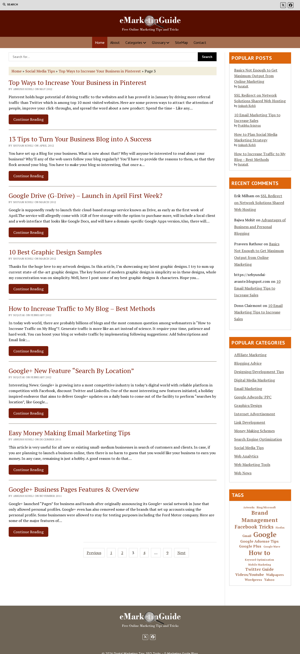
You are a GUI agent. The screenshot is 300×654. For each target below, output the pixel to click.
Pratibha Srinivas (249, 126)
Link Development (249, 422)
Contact (200, 42)
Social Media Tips (40, 71)
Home (100, 42)
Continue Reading (30, 120)
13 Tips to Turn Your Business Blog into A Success (80, 139)
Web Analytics (246, 456)
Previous (94, 552)
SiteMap (181, 42)
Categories (133, 42)
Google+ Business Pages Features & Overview (74, 489)
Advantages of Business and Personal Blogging (260, 226)
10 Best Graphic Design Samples (55, 252)
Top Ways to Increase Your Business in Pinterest (100, 71)
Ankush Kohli (247, 106)
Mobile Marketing (259, 564)
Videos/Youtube (249, 574)
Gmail (246, 536)
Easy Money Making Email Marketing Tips (69, 432)
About (115, 42)
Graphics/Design (248, 405)
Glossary (158, 42)
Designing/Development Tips (259, 371)
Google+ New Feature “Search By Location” (71, 370)
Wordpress (253, 580)
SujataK (243, 86)
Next (181, 552)
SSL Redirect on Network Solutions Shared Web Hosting (259, 202)
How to (259, 553)
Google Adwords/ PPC (252, 397)
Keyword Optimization (259, 559)
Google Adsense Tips (259, 541)
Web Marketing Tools (252, 464)
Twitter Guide (259, 569)
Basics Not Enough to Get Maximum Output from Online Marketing (256, 76)
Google (265, 534)
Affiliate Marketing (250, 354)
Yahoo (269, 580)
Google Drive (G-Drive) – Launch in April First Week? (85, 195)
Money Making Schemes (254, 430)
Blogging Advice (248, 363)
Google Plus (250, 546)
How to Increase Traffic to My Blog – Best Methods (82, 308)
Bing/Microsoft (266, 507)
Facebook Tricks (254, 527)
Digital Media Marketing (254, 380)
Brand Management (259, 516)
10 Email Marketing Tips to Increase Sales (257, 288)
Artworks (249, 507)
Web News (242, 473)
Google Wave (271, 546)
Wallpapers (275, 575)
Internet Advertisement (254, 413)
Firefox (280, 527)
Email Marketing (248, 388)
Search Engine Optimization (258, 439)
